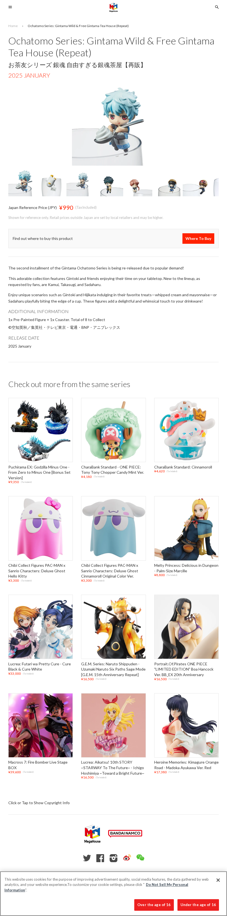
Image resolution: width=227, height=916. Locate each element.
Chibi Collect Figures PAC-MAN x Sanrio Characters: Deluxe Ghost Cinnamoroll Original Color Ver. (109, 570)
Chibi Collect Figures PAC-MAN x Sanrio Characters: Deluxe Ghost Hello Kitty (36, 570)
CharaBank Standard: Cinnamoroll (183, 467)
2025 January (29, 75)
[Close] (218, 880)
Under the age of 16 (198, 904)
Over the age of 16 (154, 904)
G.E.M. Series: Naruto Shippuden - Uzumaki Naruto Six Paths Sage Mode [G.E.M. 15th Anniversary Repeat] (113, 669)
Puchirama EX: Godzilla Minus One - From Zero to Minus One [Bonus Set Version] (39, 472)
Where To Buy (198, 238)
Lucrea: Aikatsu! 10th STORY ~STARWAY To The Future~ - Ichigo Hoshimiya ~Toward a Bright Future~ (112, 767)
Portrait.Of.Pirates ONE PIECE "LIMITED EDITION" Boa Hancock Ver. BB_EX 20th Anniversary (183, 669)
